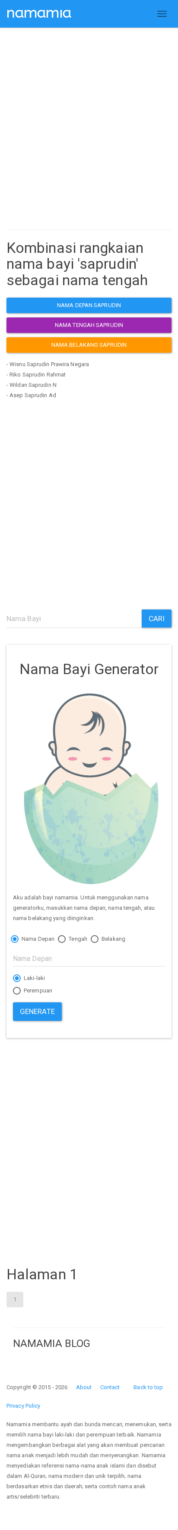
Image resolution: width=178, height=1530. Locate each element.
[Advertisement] (89, 131)
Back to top (148, 1387)
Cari (157, 618)
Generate (37, 1011)
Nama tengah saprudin (89, 325)
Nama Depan (37, 939)
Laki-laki (33, 978)
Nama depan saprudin (89, 305)
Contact (110, 1387)
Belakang (112, 939)
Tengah (77, 939)
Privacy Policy (23, 1405)
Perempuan (37, 990)
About (84, 1387)
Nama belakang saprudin (89, 345)
